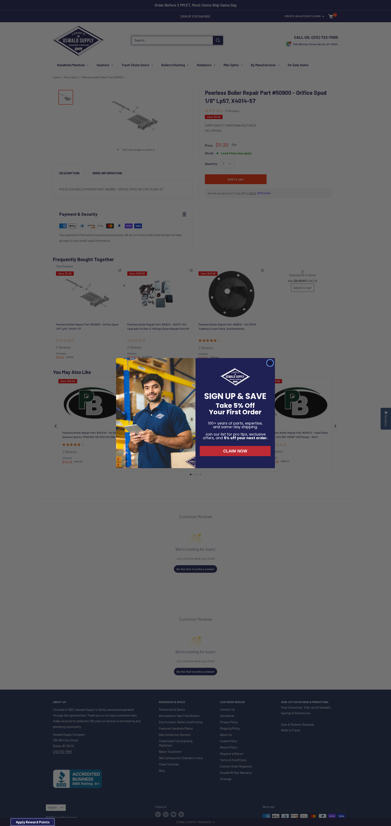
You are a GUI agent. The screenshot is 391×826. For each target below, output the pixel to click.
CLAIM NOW (235, 451)
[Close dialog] (270, 363)
